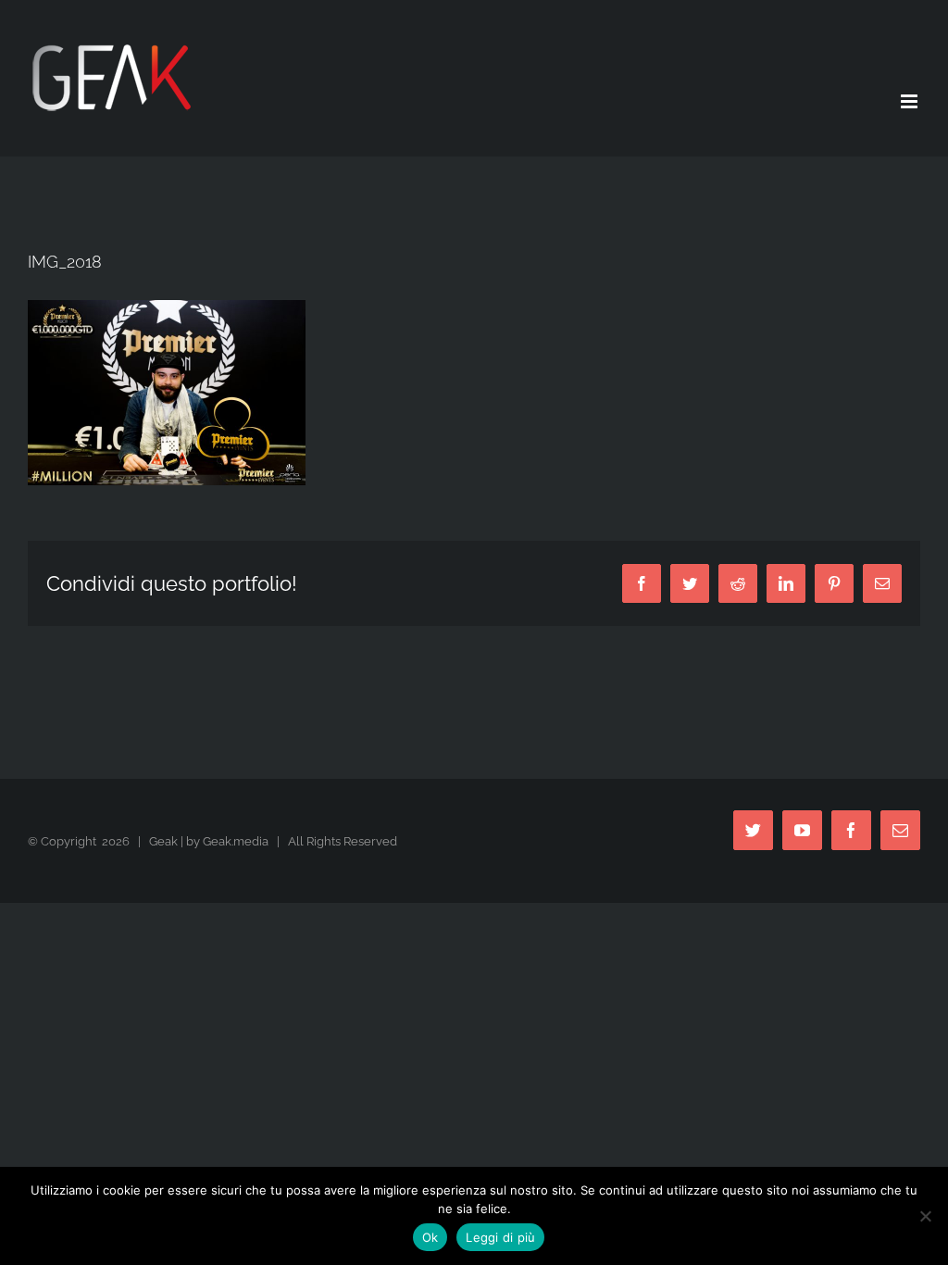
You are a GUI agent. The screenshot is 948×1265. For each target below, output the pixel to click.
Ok (430, 1237)
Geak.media (235, 841)
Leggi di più (500, 1237)
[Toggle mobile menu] (910, 101)
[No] (925, 1216)
